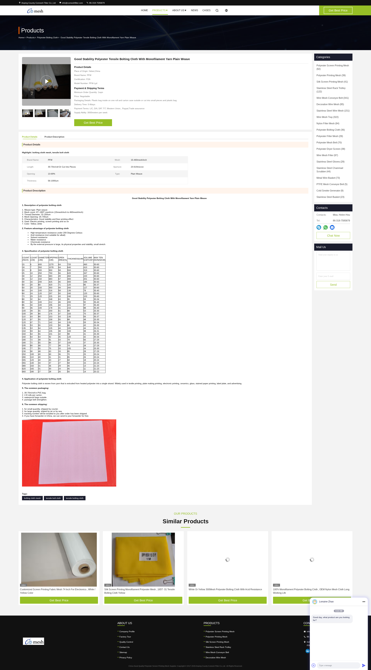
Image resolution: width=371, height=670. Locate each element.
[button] (68, 113)
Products (159, 10)
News (194, 10)
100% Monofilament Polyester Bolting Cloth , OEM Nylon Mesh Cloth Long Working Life (311, 591)
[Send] (363, 665)
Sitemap (123, 652)
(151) (333, 110)
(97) (327, 155)
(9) (330, 190)
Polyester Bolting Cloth (47, 37)
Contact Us (124, 647)
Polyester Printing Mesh (216, 637)
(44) (330, 170)
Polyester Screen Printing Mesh (220, 631)
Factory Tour (125, 637)
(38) (331, 149)
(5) (332, 184)
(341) (333, 98)
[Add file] (314, 665)
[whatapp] (326, 227)
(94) (328, 123)
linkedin (307, 651)
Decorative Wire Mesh (216, 657)
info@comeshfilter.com (72, 3)
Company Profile (127, 631)
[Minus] (363, 601)
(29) (330, 136)
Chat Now (333, 235)
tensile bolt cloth (53, 498)
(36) (331, 130)
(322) (328, 117)
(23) (330, 197)
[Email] (332, 227)
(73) (328, 178)
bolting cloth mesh (32, 498)
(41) (332, 82)
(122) (331, 90)
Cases (206, 10)
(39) (331, 75)
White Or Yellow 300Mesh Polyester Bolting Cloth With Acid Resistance (225, 589)
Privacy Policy (125, 657)
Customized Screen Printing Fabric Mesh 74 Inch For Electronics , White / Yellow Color (57, 591)
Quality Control (126, 642)
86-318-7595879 (97, 3)
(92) (333, 67)
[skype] (319, 227)
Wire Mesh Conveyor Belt (217, 652)
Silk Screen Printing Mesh (217, 642)
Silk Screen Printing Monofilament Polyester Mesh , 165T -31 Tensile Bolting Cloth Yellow (139, 591)
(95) (330, 104)
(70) (329, 142)
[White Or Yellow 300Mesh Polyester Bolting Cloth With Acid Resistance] (228, 560)
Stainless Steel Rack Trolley (218, 647)
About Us (178, 10)
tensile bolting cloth (74, 498)
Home (144, 10)
